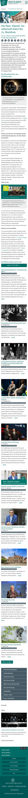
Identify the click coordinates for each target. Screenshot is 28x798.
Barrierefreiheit (15, 790)
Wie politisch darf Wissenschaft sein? (13, 323)
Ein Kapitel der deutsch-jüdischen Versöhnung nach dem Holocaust (12, 362)
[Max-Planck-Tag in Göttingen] (14, 557)
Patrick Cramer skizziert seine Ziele (12, 486)
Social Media (6, 752)
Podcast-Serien (8, 695)
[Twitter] (12, 40)
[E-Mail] (21, 40)
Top (24, 748)
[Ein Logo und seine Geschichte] (14, 634)
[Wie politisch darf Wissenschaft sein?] (14, 312)
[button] (25, 94)
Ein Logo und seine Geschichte (11, 645)
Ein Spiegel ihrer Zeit (8, 600)
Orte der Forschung (9, 687)
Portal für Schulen (9, 677)
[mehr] (15, 101)
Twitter (23, 248)
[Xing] (18, 40)
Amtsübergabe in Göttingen (10, 442)
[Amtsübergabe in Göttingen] (14, 432)
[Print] (24, 40)
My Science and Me (9, 680)
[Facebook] (2, 40)
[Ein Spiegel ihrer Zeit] (14, 589)
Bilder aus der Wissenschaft (11, 684)
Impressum (11, 786)
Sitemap (4, 786)
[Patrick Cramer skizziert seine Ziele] (14, 477)
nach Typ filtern (12, 265)
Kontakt (14, 758)
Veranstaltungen (8, 673)
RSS (14, 773)
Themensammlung (14, 769)
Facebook (5, 250)
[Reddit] (9, 40)
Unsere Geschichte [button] (7, 740)
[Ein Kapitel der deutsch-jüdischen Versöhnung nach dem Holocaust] (14, 351)
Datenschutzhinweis (20, 786)
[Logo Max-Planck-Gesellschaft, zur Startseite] (12, 3)
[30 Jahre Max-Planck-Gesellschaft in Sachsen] (14, 387)
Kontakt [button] (4, 705)
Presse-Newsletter (9, 698)
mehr (13, 337)
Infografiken (7, 691)
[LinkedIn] (5, 40)
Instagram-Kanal (22, 237)
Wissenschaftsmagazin (10, 669)
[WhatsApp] (15, 40)
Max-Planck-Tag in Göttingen (11, 567)
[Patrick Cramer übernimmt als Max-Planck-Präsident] (14, 516)
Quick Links (6, 750)
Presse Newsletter (14, 762)
